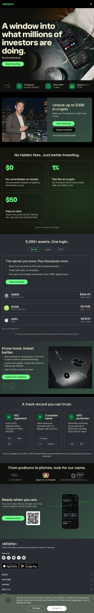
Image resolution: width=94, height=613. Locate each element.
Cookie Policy (77, 600)
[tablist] (47, 249)
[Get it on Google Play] (29, 566)
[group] (47, 369)
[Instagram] (9, 558)
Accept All (57, 608)
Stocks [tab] (33, 249)
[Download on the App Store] (10, 566)
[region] (47, 603)
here (56, 227)
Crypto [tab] (47, 249)
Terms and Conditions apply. (64, 135)
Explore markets (64, 130)
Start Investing (16, 282)
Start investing (13, 64)
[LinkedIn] (14, 558)
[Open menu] (91, 4)
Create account (13, 518)
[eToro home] (8, 4)
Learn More (11, 380)
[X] (19, 558)
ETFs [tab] (61, 249)
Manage (36, 608)
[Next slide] (12, 388)
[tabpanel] (47, 295)
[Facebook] (4, 558)
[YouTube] (24, 558)
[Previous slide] (4, 388)
